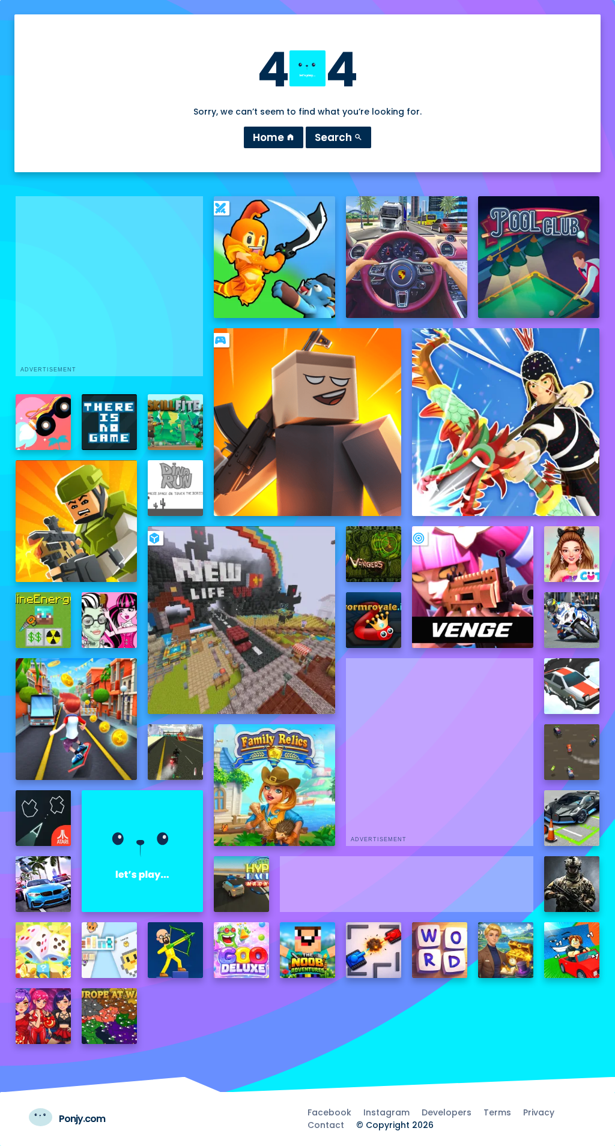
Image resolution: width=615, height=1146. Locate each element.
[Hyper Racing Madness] (242, 884)
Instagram (386, 1112)
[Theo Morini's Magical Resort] (506, 950)
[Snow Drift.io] (572, 686)
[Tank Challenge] (374, 950)
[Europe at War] (110, 1016)
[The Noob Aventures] (308, 950)
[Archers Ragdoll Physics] (176, 950)
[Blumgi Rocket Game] (43, 422)
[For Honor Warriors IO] (143, 851)
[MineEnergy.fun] (43, 620)
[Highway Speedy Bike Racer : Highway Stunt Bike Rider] (176, 752)
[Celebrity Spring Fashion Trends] (572, 554)
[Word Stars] (440, 950)
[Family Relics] (275, 785)
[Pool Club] (539, 257)
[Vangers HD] (374, 554)
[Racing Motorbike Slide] (572, 620)
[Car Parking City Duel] (572, 818)
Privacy (538, 1112)
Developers (446, 1112)
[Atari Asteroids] (43, 818)
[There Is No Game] (110, 422)
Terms (497, 1112)
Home (273, 137)
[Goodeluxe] (242, 950)
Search (338, 137)
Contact (326, 1125)
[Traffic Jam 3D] (407, 257)
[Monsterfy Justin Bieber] (110, 620)
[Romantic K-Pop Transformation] (43, 1016)
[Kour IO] (77, 521)
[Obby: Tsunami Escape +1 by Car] (572, 950)
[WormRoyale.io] (374, 620)
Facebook (329, 1112)
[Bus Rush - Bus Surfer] (77, 719)
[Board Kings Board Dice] (43, 950)
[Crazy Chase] (572, 752)
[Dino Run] (176, 488)
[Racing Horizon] (43, 884)
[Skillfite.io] (176, 422)
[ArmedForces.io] (572, 884)
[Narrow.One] (506, 422)
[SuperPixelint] (110, 950)
